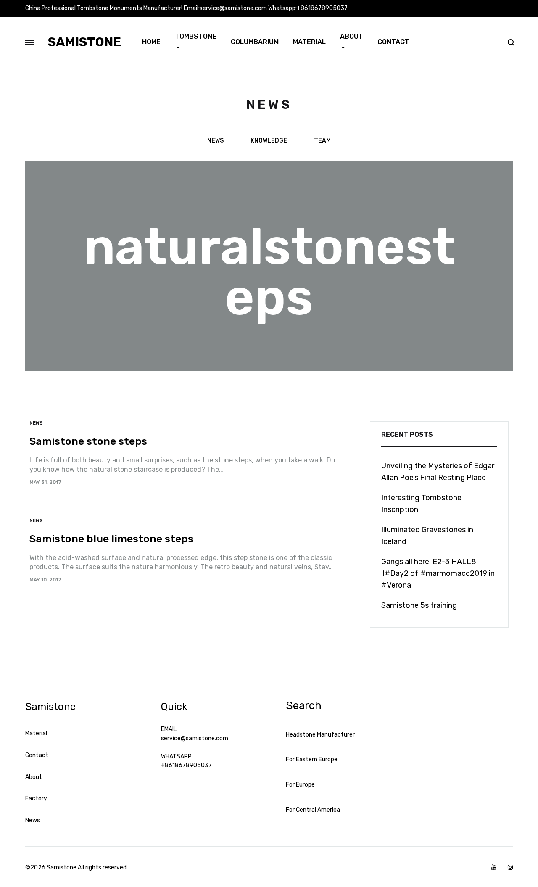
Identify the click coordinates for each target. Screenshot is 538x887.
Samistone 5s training (419, 605)
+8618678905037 (186, 765)
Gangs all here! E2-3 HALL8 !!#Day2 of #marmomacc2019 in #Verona (438, 573)
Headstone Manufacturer (320, 734)
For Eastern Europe (312, 759)
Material (309, 42)
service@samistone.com (194, 738)
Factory (36, 798)
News (215, 141)
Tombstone (195, 36)
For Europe (300, 784)
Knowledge (269, 141)
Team (322, 141)
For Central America (313, 809)
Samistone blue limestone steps (111, 539)
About (351, 36)
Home (151, 42)
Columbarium (255, 42)
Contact (393, 42)
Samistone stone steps (88, 441)
